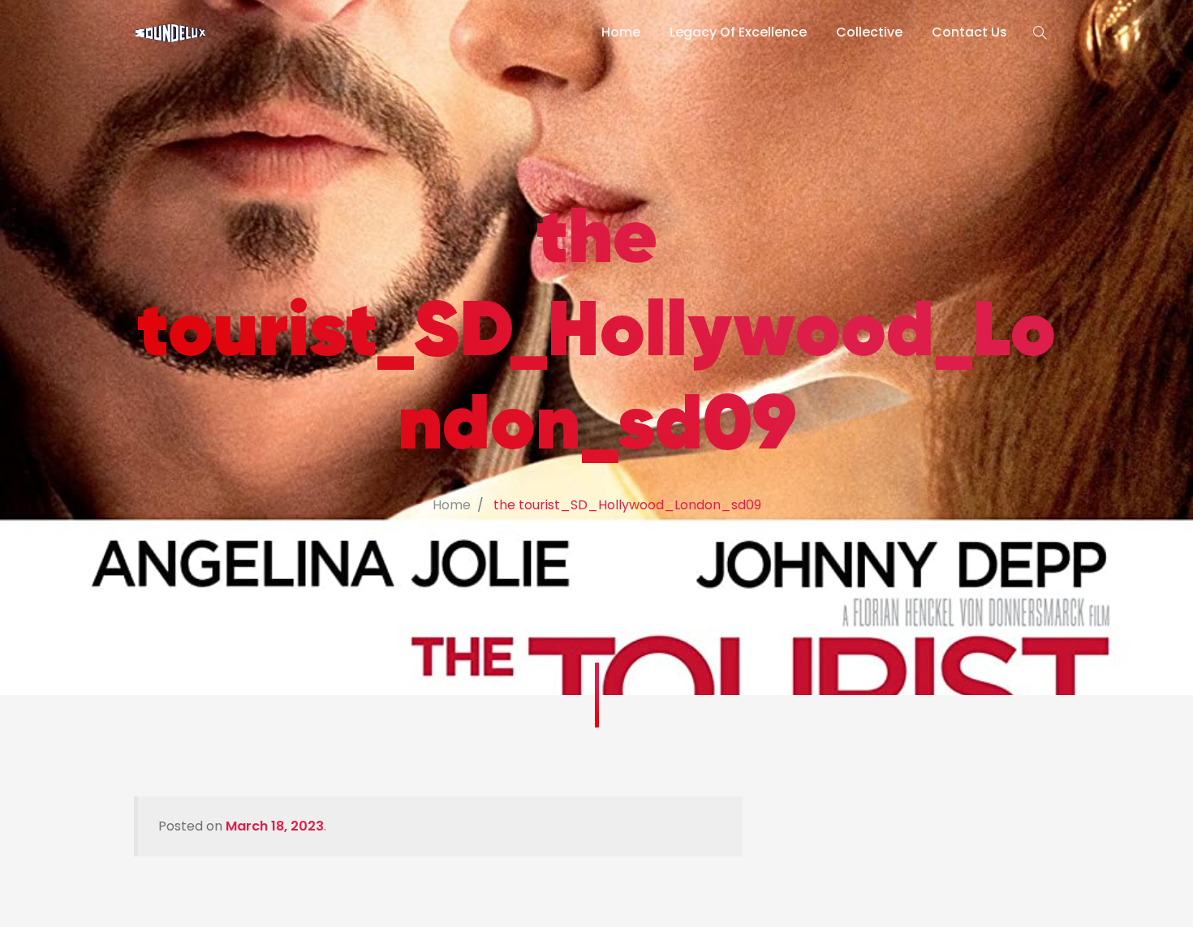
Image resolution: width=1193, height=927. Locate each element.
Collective (869, 32)
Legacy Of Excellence (738, 32)
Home (620, 32)
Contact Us (969, 32)
